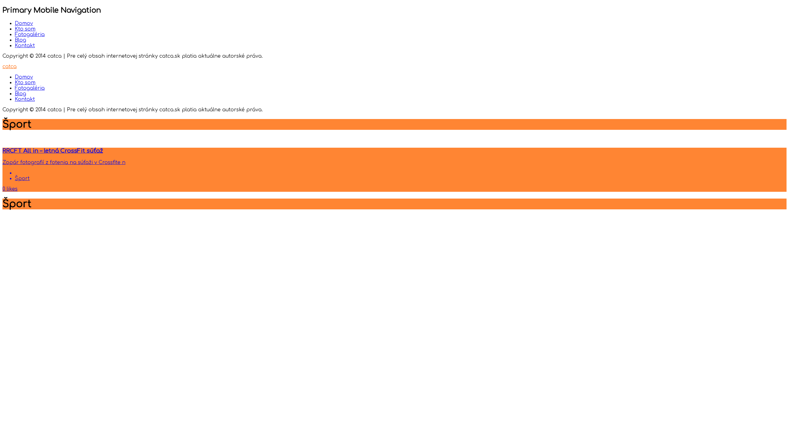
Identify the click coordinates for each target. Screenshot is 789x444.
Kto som (25, 29)
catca (9, 66)
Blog (20, 40)
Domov (24, 23)
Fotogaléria (30, 34)
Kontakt (25, 45)
